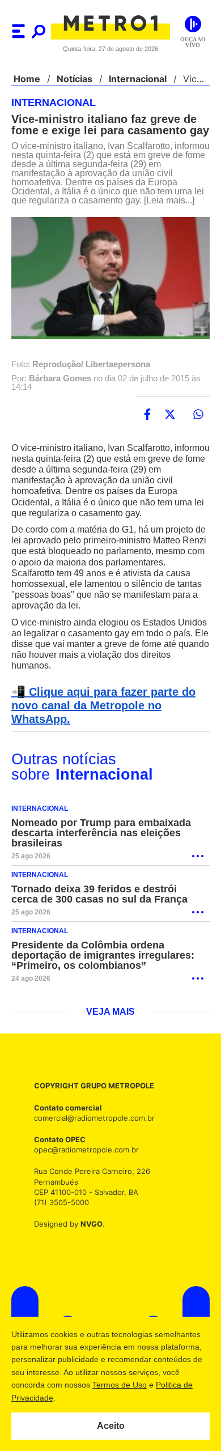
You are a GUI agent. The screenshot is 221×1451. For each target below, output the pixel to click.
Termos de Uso (119, 1385)
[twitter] (170, 435)
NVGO (88, 1244)
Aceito (111, 1426)
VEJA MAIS (110, 1032)
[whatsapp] (198, 435)
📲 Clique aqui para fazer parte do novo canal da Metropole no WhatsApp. (100, 726)
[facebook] (147, 435)
